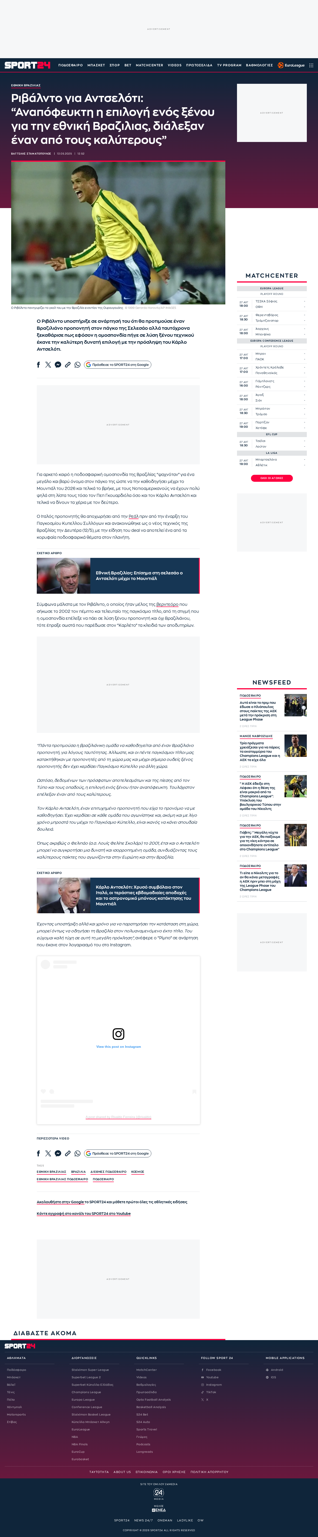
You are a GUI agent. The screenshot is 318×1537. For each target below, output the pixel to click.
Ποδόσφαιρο (70, 65)
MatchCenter (146, 1369)
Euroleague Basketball (289, 65)
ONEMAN (165, 1520)
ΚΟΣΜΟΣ (137, 1171)
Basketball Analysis (151, 1407)
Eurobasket (80, 1459)
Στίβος (12, 1422)
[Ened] (159, 1510)
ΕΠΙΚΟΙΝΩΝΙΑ (147, 1472)
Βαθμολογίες (146, 1384)
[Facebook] (38, 364)
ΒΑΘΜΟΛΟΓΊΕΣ (259, 65)
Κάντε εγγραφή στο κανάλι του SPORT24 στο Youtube (84, 1214)
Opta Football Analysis (153, 1399)
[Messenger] (58, 364)
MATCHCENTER (149, 65)
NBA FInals (80, 1444)
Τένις (11, 1392)
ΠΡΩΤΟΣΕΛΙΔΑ (199, 65)
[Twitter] (48, 364)
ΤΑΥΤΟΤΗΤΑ (99, 1472)
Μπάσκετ (96, 65)
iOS (273, 1377)
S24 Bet (142, 1414)
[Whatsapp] (77, 364)
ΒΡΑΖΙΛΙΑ (78, 1171)
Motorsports (16, 1414)
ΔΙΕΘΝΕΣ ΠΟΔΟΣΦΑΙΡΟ (108, 1171)
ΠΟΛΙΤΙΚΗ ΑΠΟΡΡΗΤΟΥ (210, 1472)
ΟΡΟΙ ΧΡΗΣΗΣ (174, 1472)
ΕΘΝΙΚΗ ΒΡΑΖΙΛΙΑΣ (51, 1171)
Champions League (86, 1392)
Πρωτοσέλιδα (146, 1392)
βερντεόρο (167, 605)
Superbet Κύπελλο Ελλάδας (93, 1384)
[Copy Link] (67, 364)
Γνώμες (142, 1437)
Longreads (144, 1451)
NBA (75, 1437)
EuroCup (78, 1451)
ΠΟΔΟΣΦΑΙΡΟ (250, 695)
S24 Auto (143, 1422)
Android (277, 1369)
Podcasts (143, 1444)
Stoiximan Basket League (91, 1414)
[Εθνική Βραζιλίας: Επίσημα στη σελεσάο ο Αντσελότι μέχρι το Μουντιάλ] (63, 575)
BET (128, 65)
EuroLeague (81, 1429)
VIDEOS (175, 65)
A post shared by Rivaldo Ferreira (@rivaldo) (118, 1117)
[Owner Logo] (159, 1493)
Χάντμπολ (14, 1407)
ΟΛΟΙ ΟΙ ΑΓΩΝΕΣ (272, 478)
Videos (141, 1377)
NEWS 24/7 (143, 1520)
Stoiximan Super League (90, 1369)
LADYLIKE (185, 1520)
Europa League (83, 1399)
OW (201, 1520)
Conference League (87, 1407)
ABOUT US (122, 1472)
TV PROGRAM (229, 65)
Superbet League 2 (86, 1377)
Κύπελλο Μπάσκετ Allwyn (91, 1422)
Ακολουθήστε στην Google (61, 1202)
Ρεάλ (134, 517)
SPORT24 (122, 1520)
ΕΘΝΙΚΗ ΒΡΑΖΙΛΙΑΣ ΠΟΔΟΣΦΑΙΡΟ (62, 1179)
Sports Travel (146, 1429)
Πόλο (11, 1399)
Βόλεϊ (11, 1384)
